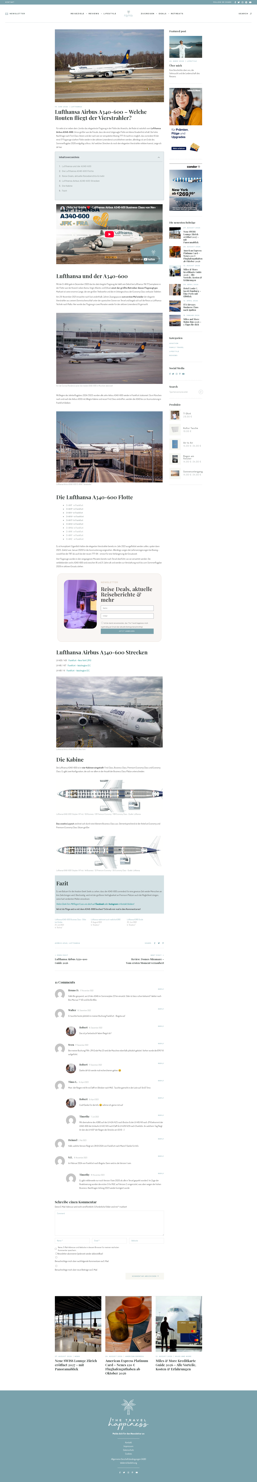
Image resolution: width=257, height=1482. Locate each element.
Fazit (64, 190)
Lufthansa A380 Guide (135, 919)
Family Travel (176, 347)
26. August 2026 (192, 247)
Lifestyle (192, 61)
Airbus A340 (61, 943)
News (77, 1356)
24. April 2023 (84, 1082)
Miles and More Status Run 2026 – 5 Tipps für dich (192, 322)
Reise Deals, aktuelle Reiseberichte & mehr (83, 176)
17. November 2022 (86, 990)
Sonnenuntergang (193, 471)
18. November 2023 (98, 1175)
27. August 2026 (191, 228)
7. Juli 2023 (95, 1117)
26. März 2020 (176, 61)
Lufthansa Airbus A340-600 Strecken (81, 181)
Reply (161, 989)
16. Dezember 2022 (84, 1010)
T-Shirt (187, 413)
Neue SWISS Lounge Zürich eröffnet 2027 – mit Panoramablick (191, 237)
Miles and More (183, 1356)
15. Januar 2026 (191, 315)
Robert (83, 1027)
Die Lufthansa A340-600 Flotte (78, 171)
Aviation (173, 343)
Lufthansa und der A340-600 (76, 166)
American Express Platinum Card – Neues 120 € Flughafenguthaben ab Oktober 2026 (192, 256)
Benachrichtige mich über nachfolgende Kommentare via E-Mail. (82, 1261)
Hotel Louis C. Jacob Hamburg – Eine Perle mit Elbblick (192, 292)
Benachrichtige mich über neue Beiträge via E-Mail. (76, 1269)
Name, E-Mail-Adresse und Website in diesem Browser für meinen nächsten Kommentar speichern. (88, 1249)
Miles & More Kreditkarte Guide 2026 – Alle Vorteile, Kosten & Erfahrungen (192, 275)
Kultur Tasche (190, 428)
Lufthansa (76, 107)
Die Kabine (67, 185)
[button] (159, 157)
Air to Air (188, 442)
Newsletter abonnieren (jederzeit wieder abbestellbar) (80, 1253)
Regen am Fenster (188, 457)
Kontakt (9, 2)
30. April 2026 (191, 284)
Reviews (173, 355)
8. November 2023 (80, 1157)
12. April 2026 (190, 301)
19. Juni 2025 (61, 107)
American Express (134, 1356)
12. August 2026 (191, 266)
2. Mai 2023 (82, 1140)
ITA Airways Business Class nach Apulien (190, 307)
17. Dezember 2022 (81, 1045)
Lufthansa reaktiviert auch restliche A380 (105, 919)
